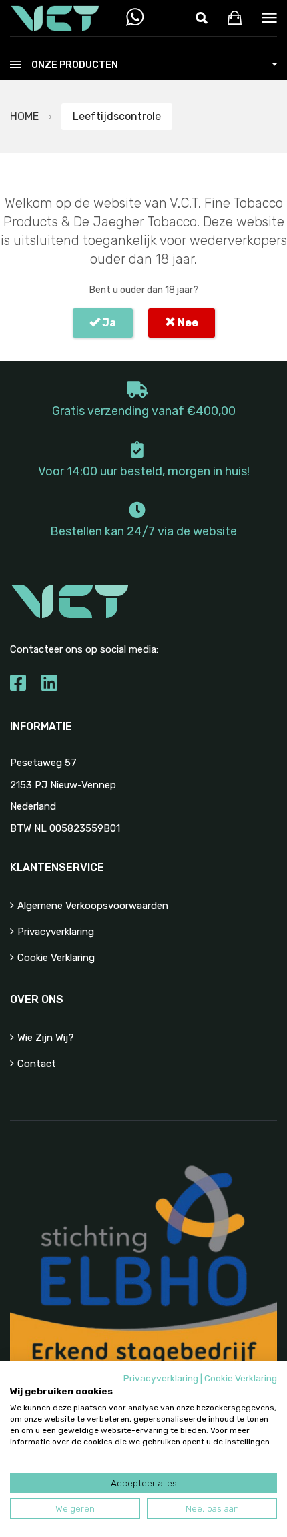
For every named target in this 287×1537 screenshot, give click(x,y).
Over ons (36, 999)
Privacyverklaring (55, 932)
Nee (187, 322)
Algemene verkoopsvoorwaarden (92, 906)
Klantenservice (57, 867)
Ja (108, 322)
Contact (36, 1064)
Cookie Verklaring (56, 958)
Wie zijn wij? (45, 1038)
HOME (24, 116)
